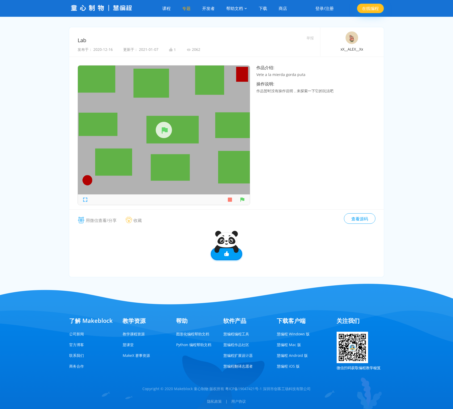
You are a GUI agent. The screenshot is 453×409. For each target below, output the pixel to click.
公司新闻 (76, 333)
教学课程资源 (134, 333)
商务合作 (76, 366)
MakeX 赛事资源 (136, 355)
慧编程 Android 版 (292, 355)
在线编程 (370, 8)
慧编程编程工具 (236, 333)
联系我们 (76, 355)
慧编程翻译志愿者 (238, 366)
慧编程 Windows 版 (293, 333)
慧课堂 (128, 344)
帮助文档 (235, 8)
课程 (166, 8)
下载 (263, 8)
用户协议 (238, 401)
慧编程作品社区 (236, 344)
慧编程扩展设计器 (238, 355)
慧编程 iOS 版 (288, 366)
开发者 (208, 8)
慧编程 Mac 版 (289, 344)
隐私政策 (214, 401)
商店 (283, 8)
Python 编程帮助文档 (193, 344)
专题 (186, 8)
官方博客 (76, 344)
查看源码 (359, 219)
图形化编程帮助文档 (192, 333)
